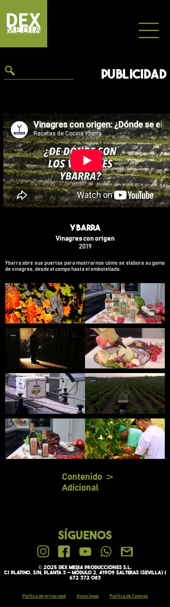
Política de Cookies (129, 596)
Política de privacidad (44, 596)
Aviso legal (87, 596)
